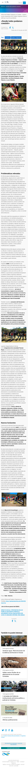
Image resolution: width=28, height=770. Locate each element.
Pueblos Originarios (16, 37)
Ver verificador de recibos (13, 748)
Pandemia (7, 37)
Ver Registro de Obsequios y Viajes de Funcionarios (13, 744)
